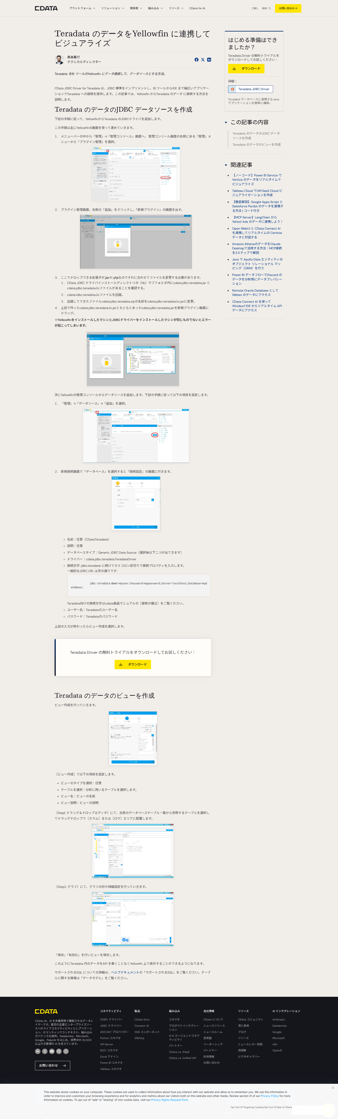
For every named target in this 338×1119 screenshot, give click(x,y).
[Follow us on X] (203, 60)
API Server (106, 1044)
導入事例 (243, 1025)
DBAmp (139, 1038)
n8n (274, 1044)
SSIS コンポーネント (147, 1032)
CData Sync (142, 1019)
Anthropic (278, 1019)
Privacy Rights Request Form (169, 1099)
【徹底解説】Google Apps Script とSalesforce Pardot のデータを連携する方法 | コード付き (257, 206)
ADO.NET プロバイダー (114, 1032)
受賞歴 (207, 1038)
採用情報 (208, 1056)
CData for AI (197, 8)
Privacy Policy (270, 1095)
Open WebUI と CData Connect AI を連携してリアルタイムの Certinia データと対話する (257, 232)
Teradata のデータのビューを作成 (257, 145)
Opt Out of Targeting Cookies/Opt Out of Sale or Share (261, 1107)
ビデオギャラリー (249, 1056)
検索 (264, 8)
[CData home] (49, 8)
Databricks (279, 1025)
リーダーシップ (213, 1044)
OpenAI (277, 1050)
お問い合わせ (286, 8)
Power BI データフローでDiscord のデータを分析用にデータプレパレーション (257, 279)
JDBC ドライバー (111, 1025)
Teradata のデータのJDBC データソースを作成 (256, 135)
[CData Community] (66, 1051)
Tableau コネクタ (111, 1069)
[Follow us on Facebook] (197, 60)
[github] (59, 1051)
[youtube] (52, 1051)
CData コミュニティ (250, 1019)
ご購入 (254, 8)
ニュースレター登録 (250, 1044)
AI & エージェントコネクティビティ (184, 1037)
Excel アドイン (109, 1056)
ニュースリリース (214, 1025)
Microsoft (278, 1038)
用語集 (242, 1050)
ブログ (242, 1032)
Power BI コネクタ (111, 1062)
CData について (213, 1019)
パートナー (176, 1045)
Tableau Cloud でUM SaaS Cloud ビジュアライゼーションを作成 (257, 193)
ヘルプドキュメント (125, 972)
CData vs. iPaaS (179, 1052)
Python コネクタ (110, 1038)
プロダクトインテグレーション (184, 1027)
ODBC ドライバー (111, 1019)
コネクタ (174, 1019)
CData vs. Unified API (182, 1058)
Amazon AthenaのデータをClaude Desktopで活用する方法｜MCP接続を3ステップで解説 (257, 248)
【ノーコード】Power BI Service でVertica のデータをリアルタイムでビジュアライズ (257, 179)
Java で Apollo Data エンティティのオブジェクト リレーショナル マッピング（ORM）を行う (257, 263)
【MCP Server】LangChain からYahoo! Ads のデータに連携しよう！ (257, 219)
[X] (45, 1051)
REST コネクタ (109, 1050)
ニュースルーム (212, 1032)
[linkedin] (37, 1051)
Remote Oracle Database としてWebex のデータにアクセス (255, 292)
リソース (243, 1038)
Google (276, 1032)
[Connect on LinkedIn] (209, 60)
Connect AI (142, 1025)
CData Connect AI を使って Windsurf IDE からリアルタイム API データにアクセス (257, 305)
